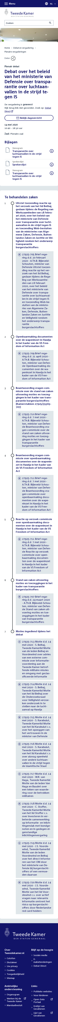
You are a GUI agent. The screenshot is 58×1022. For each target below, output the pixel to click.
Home (7, 48)
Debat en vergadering (23, 48)
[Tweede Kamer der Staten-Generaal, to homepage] (19, 13)
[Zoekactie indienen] (50, 23)
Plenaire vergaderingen (15, 52)
